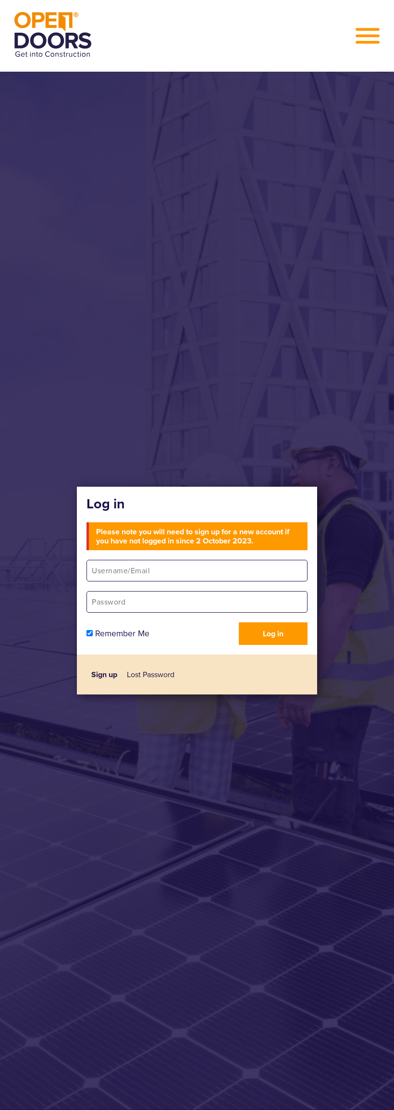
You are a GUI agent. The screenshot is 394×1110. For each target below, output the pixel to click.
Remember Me (121, 633)
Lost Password (150, 674)
